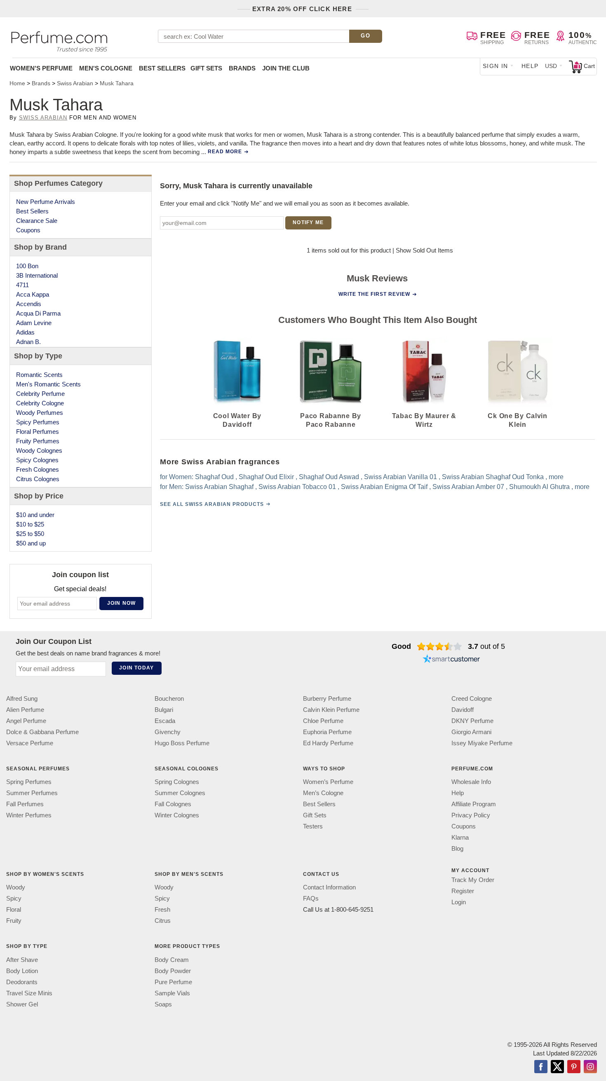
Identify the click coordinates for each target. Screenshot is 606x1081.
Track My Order (472, 879)
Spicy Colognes (37, 459)
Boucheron (169, 698)
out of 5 (486, 646)
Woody (15, 887)
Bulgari (164, 709)
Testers (313, 826)
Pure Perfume (173, 981)
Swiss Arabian (43, 118)
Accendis (28, 303)
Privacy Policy (470, 815)
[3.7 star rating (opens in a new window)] (439, 646)
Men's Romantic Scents (48, 384)
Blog (457, 848)
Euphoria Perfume (327, 731)
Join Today (136, 668)
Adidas (25, 332)
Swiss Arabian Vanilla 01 (400, 476)
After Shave (22, 959)
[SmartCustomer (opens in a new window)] (451, 660)
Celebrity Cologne (40, 403)
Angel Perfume (26, 720)
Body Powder (173, 970)
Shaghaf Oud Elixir (266, 476)
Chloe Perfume (323, 720)
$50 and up (31, 543)
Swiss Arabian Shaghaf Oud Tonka (493, 476)
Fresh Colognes (37, 469)
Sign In (495, 66)
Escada (165, 720)
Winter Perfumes (29, 815)
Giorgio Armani (471, 731)
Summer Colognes (180, 792)
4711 (22, 284)
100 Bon (27, 265)
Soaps (163, 1004)
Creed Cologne (471, 698)
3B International (37, 275)
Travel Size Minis (29, 993)
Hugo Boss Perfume (182, 742)
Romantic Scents (39, 374)
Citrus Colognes (37, 478)
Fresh (162, 909)
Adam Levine (34, 322)
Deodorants (22, 981)
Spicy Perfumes (37, 422)
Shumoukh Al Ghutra (539, 486)
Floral (13, 909)
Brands (242, 68)
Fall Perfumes (25, 803)
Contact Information (329, 887)
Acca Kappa (32, 294)
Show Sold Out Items (424, 250)
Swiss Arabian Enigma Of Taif (384, 486)
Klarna (460, 837)
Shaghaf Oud (214, 476)
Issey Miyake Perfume (481, 742)
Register (462, 890)
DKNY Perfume (472, 720)
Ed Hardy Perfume (328, 742)
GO (365, 36)
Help (530, 66)
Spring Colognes (177, 781)
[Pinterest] (573, 1067)
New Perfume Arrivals (45, 201)
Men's (105, 68)
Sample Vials (172, 993)
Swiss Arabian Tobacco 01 (297, 486)
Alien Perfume (25, 709)
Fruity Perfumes (37, 441)
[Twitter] (557, 1067)
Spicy (13, 898)
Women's (41, 68)
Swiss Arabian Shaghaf (219, 486)
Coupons (28, 230)
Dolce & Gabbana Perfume (42, 731)
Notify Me (308, 222)
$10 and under (35, 514)
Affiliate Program (473, 803)
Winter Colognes (177, 815)
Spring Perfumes (29, 781)
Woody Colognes (39, 450)
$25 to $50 (30, 533)
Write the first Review (374, 294)
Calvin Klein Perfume (331, 709)
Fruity (13, 920)
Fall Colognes (173, 803)
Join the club (286, 68)
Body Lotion (22, 970)
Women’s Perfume (328, 781)
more (556, 476)
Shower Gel (22, 1004)
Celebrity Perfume (40, 393)
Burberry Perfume (327, 698)
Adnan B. (28, 341)
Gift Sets (206, 68)
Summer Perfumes (32, 792)
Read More (225, 151)
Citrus (163, 920)
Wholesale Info (471, 781)
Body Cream (172, 959)
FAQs (311, 898)
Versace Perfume (29, 742)
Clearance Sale (36, 220)
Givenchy (168, 731)
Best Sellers (162, 68)
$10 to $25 (30, 524)
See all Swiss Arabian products (212, 504)
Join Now (121, 603)
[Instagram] (590, 1067)
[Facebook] (540, 1067)
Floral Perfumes (37, 431)
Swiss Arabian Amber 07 (468, 486)
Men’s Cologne (323, 792)
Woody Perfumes (39, 412)
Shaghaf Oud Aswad (329, 476)
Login (458, 902)
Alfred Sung (22, 698)
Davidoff (462, 709)
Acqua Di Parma (38, 313)
